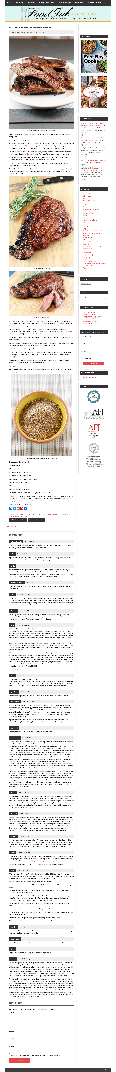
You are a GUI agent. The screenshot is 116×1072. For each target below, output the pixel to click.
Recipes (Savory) (88, 253)
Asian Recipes (87, 196)
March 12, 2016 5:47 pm (23, 949)
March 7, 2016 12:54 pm (25, 611)
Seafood (85, 259)
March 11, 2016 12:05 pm (23, 870)
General (24, 520)
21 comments (40, 32)
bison (33, 514)
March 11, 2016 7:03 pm (28, 939)
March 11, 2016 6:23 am (24, 852)
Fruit (84, 224)
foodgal (31, 32)
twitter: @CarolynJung (90, 314)
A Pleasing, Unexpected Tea (97, 148)
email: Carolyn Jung (89, 312)
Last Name (84, 351)
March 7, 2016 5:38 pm (27, 691)
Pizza (84, 250)
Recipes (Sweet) (88, 255)
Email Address (86, 336)
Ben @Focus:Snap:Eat (17, 582)
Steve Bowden (15, 738)
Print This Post (11, 527)
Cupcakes (86, 211)
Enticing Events (14, 520)
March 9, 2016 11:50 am (24, 792)
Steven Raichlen (41, 334)
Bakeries (85, 198)
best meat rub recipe (24, 514)
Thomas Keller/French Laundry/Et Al (94, 264)
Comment (13, 1012)
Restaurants (86, 257)
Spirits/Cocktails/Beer (90, 261)
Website (11, 1046)
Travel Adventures (89, 266)
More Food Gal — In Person (92, 246)
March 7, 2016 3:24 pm (23, 625)
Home (8, 3)
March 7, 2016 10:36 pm (26, 728)
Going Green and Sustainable (92, 231)
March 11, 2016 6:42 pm (26, 927)
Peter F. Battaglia (16, 542)
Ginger (85, 229)
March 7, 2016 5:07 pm (23, 675)
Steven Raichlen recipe (20, 516)
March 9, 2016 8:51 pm (25, 813)
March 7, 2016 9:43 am (24, 566)
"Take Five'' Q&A (88, 194)
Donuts (85, 216)
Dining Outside (88, 213)
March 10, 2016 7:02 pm (25, 836)
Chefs (84, 205)
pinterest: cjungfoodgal (90, 319)
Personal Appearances (46, 3)
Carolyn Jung (19, 3)
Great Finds (86, 235)
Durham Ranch (32, 154)
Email (11, 1039)
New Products (87, 248)
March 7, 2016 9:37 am (30, 541)
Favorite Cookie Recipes (90, 220)
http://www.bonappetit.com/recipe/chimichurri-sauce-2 (50, 861)
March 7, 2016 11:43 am (23, 594)
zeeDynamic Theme (103, 1070)
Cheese (85, 202)
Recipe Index (79, 3)
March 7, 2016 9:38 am (23, 554)
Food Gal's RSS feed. (90, 377)
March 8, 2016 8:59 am (28, 738)
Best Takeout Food (89, 200)
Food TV (85, 222)
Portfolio (31, 3)
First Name (84, 344)
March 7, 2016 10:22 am (33, 582)
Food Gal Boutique (65, 3)
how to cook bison (52, 514)
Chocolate (86, 207)
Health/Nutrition (33, 520)
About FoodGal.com (94, 3)
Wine (84, 270)
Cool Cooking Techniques (91, 209)
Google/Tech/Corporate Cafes (92, 233)
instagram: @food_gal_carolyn (92, 317)
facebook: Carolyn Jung (90, 321)
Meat (42, 520)
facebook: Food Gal (89, 323)
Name (11, 1032)
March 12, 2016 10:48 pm (24, 959)
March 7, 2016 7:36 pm (28, 701)
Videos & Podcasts (89, 268)
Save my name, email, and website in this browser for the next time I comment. (34, 1056)
